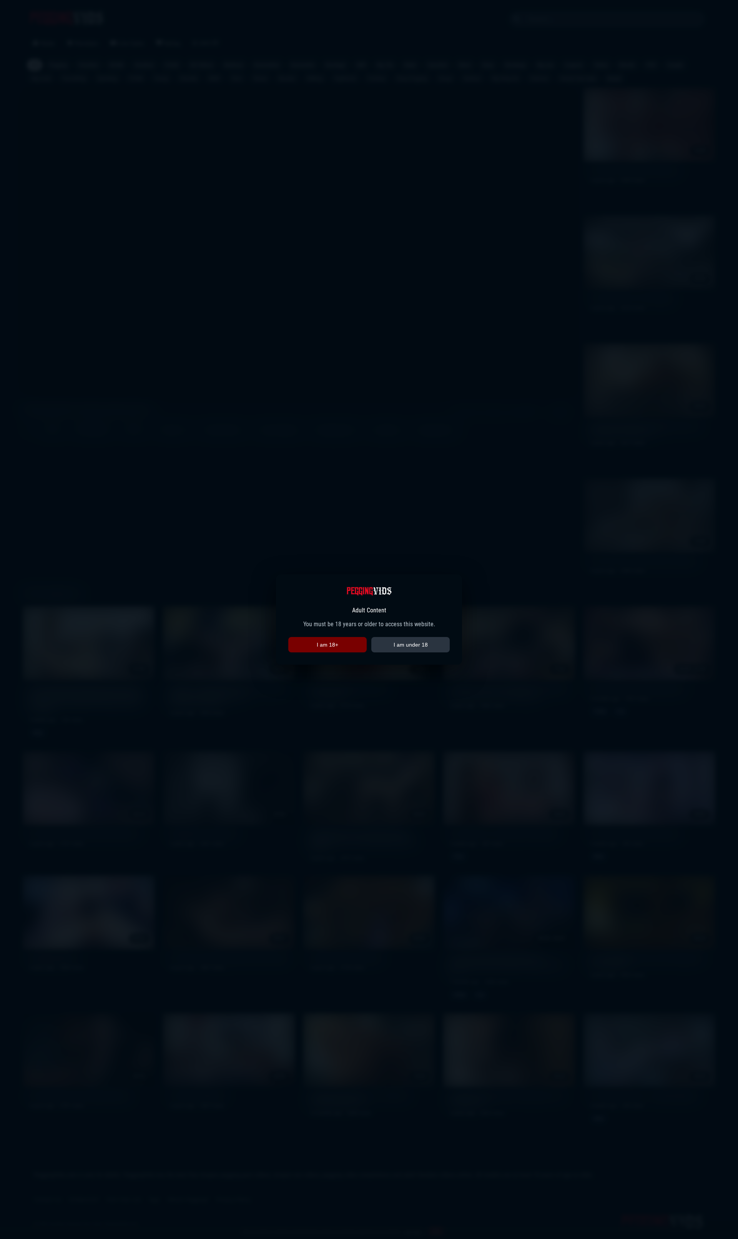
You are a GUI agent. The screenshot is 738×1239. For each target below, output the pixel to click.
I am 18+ (327, 645)
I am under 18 (411, 645)
